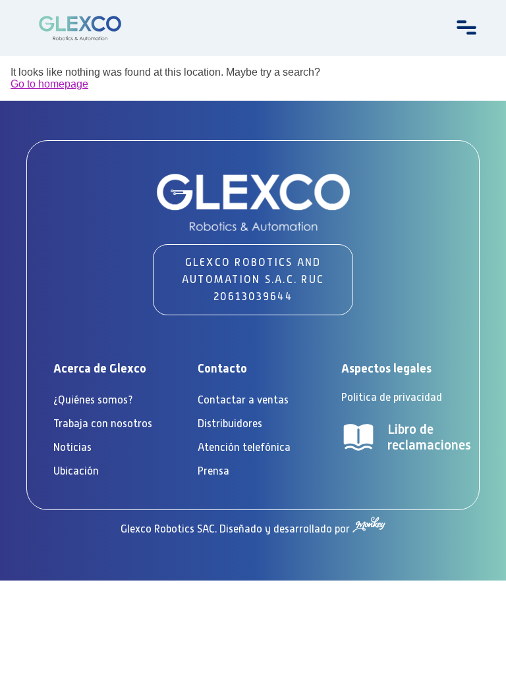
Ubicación (76, 471)
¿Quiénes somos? (93, 400)
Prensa (213, 471)
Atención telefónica (244, 447)
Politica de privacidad (391, 397)
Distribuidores (230, 423)
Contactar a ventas (243, 400)
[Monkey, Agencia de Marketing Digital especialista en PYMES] (368, 529)
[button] (466, 28)
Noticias (72, 447)
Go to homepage (49, 84)
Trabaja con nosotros (102, 423)
